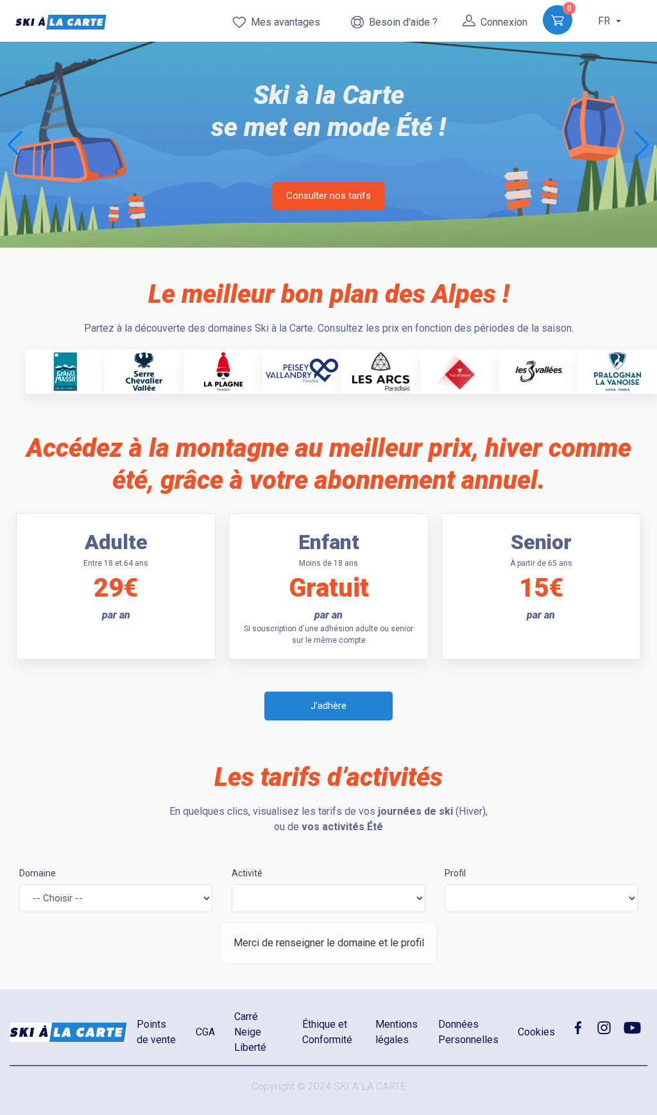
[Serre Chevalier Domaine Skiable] (144, 370)
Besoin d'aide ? (401, 22)
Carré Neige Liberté (250, 1031)
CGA (205, 1032)
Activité (247, 873)
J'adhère (328, 705)
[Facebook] (577, 1027)
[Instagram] (604, 1027)
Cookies (536, 1032)
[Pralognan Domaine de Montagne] (617, 370)
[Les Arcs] (380, 370)
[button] (642, 145)
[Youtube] (633, 1027)
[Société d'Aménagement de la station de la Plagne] (223, 370)
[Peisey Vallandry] (302, 367)
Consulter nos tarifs (328, 195)
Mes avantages (283, 22)
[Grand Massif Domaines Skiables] (64, 370)
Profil (455, 873)
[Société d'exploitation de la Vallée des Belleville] (539, 370)
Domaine (37, 873)
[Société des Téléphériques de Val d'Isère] (460, 370)
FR (605, 21)
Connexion (501, 22)
